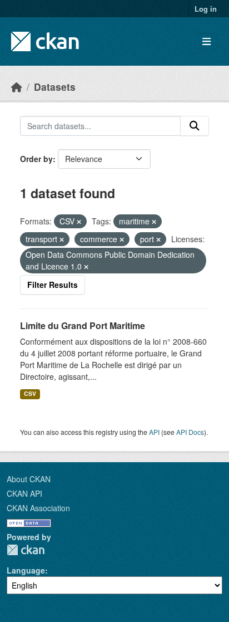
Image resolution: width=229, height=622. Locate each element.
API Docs (190, 432)
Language (26, 570)
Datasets (55, 87)
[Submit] (194, 126)
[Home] (16, 87)
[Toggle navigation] (206, 41)
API (154, 432)
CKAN (25, 550)
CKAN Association (38, 507)
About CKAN (29, 478)
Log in (206, 8)
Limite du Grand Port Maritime (82, 325)
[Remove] (79, 221)
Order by (36, 158)
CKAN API (24, 493)
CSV (30, 393)
